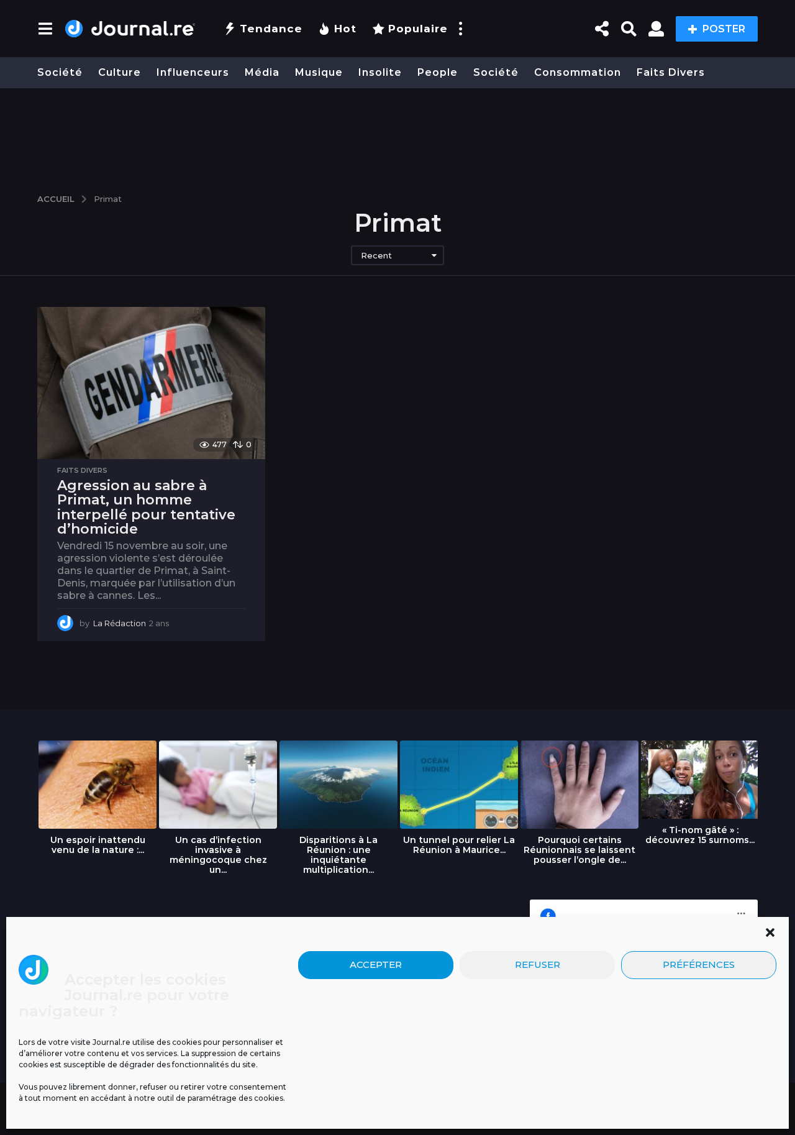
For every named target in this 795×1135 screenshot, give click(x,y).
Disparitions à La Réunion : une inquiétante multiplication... (338, 854)
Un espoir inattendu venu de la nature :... (97, 844)
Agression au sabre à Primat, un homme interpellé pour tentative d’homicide (146, 507)
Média (262, 72)
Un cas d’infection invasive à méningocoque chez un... (218, 854)
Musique (319, 72)
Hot (345, 28)
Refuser (537, 964)
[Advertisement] (397, 135)
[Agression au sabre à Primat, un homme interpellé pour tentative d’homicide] (151, 382)
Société (60, 72)
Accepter (376, 964)
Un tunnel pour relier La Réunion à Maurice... (459, 844)
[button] (770, 932)
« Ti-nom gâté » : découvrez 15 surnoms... (700, 835)
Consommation (577, 72)
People (437, 72)
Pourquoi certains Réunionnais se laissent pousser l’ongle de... (579, 849)
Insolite (380, 72)
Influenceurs (193, 72)
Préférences (699, 964)
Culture (119, 72)
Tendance (271, 28)
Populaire (418, 28)
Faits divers (671, 72)
